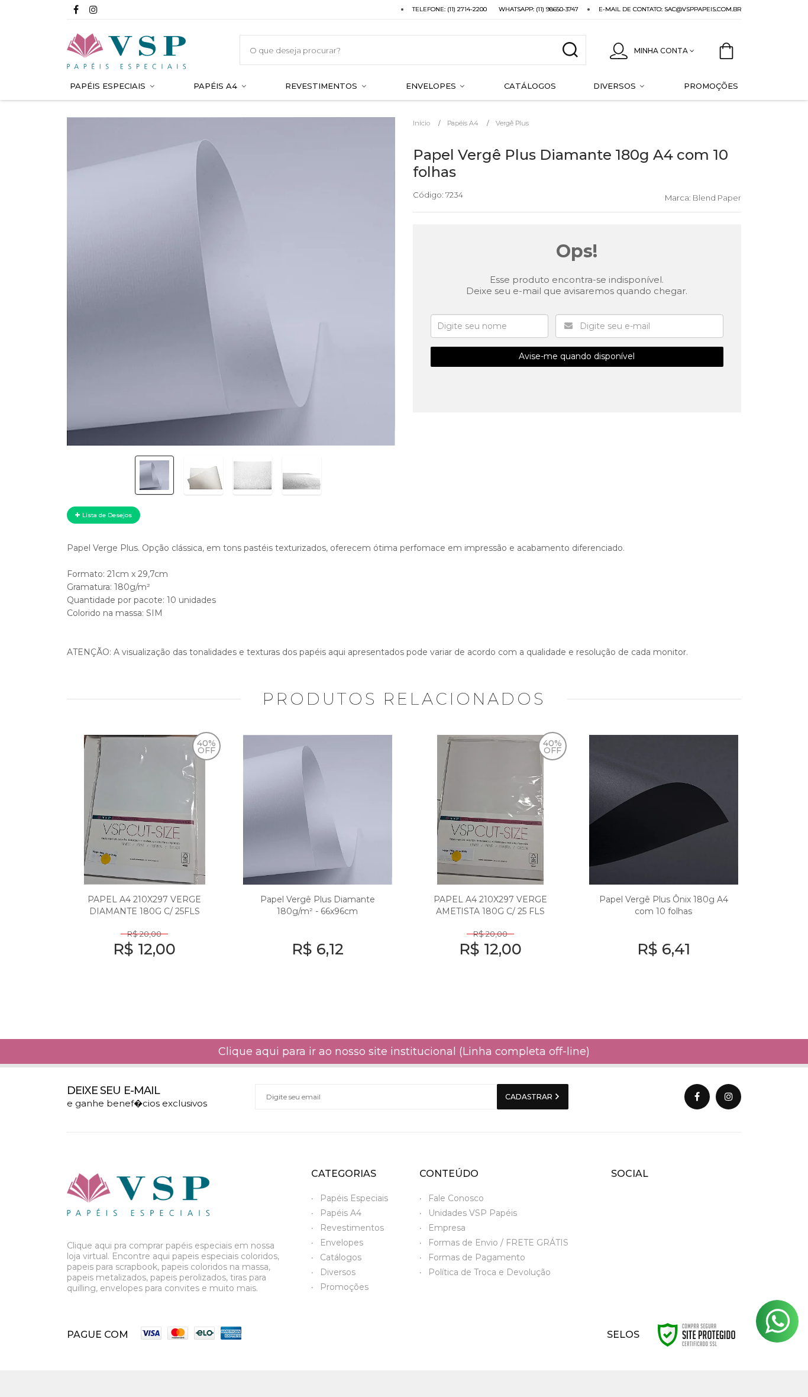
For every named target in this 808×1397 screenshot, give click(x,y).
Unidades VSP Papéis (472, 1213)
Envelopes (341, 1242)
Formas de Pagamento (476, 1257)
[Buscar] (570, 50)
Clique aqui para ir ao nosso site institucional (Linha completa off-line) (404, 1051)
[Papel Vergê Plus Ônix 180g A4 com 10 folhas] (664, 868)
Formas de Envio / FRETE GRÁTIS (498, 1242)
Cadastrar (529, 1096)
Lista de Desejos (106, 515)
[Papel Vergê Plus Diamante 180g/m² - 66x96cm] (318, 868)
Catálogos (340, 1257)
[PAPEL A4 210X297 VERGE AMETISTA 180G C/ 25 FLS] (490, 868)
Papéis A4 (463, 123)
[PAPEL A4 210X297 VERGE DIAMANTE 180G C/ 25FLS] (144, 868)
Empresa (447, 1227)
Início (421, 123)
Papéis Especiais (354, 1198)
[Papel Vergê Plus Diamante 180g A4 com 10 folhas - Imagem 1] (154, 475)
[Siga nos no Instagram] (93, 11)
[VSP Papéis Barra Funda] (141, 50)
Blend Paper (717, 197)
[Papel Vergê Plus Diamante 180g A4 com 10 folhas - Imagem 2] (203, 475)
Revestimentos (352, 1227)
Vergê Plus (512, 123)
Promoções (344, 1287)
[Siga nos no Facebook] (76, 11)
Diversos (337, 1272)
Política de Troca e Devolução (489, 1272)
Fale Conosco (456, 1198)
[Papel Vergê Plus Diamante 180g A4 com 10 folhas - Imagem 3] (252, 475)
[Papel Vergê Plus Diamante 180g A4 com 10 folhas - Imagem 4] (301, 475)
